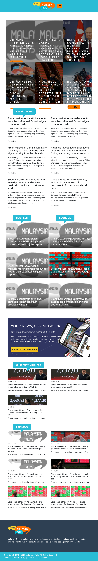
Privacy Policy (19, 558)
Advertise (32, 558)
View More (74, 107)
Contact (43, 558)
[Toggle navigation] (59, 6)
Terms (7, 558)
